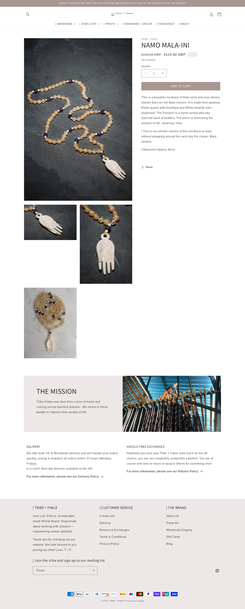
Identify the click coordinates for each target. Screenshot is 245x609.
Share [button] (149, 166)
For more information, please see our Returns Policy (162, 471)
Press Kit (172, 523)
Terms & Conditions (113, 536)
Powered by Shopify (134, 601)
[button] (28, 14)
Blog (169, 543)
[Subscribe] (93, 570)
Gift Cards (173, 536)
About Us (172, 516)
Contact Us (107, 516)
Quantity (146, 66)
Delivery (105, 523)
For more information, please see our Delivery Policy (63, 476)
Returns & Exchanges (114, 530)
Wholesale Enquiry (179, 530)
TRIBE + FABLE (116, 601)
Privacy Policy (109, 543)
